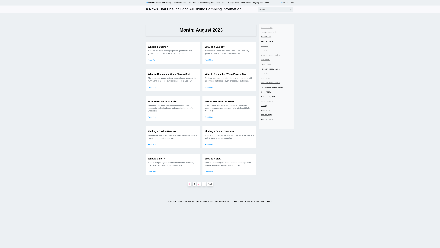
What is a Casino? (158, 47)
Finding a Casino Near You (162, 131)
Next (210, 184)
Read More (152, 60)
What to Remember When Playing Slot (169, 74)
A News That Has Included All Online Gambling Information (193, 9)
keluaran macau (267, 119)
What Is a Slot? (156, 158)
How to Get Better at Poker (162, 101)
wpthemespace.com (263, 201)
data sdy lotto (266, 115)
